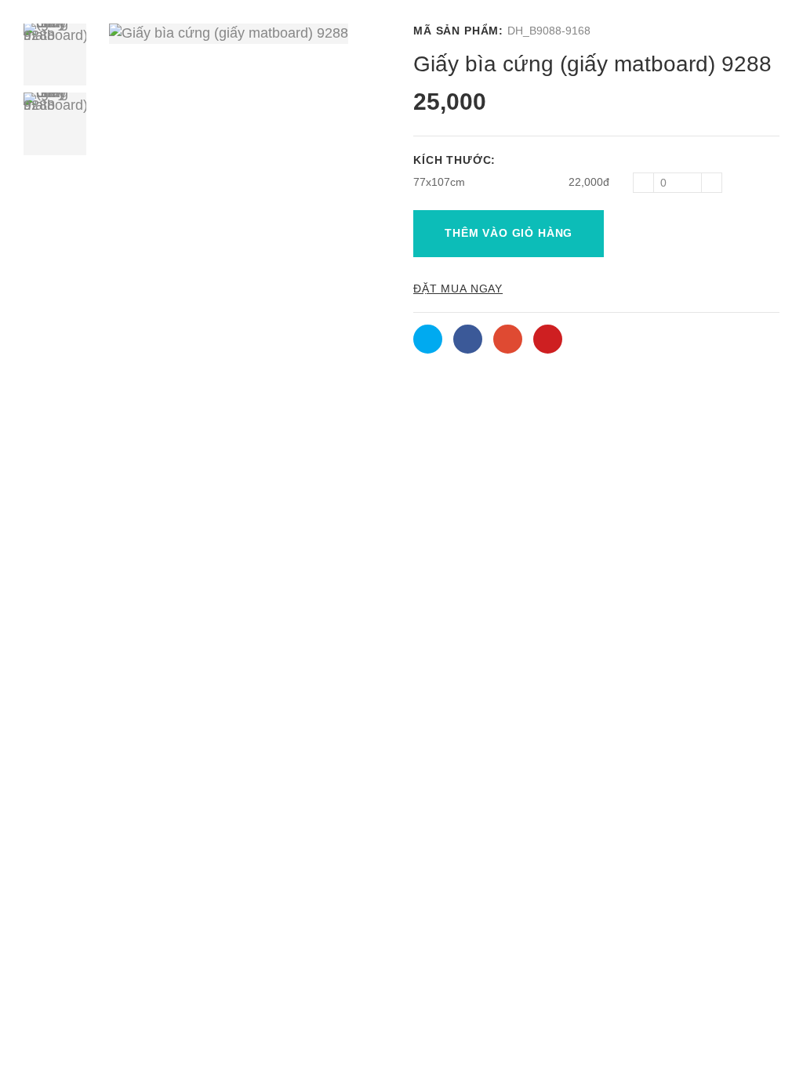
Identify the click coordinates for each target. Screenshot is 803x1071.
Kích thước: (456, 160)
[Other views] (55, 166)
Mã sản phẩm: (458, 30)
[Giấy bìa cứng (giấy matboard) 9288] (55, 54)
